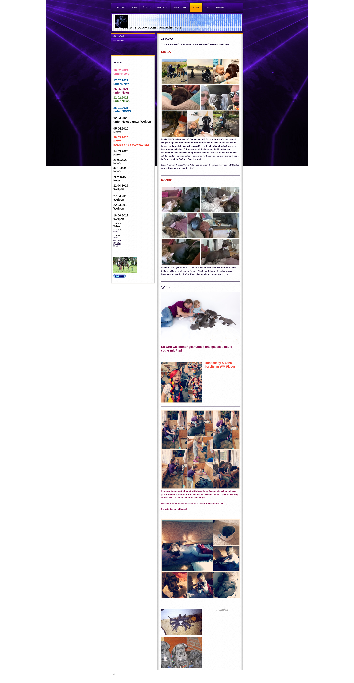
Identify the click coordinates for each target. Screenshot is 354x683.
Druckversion (121, 674)
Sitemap (129, 674)
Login (239, 674)
